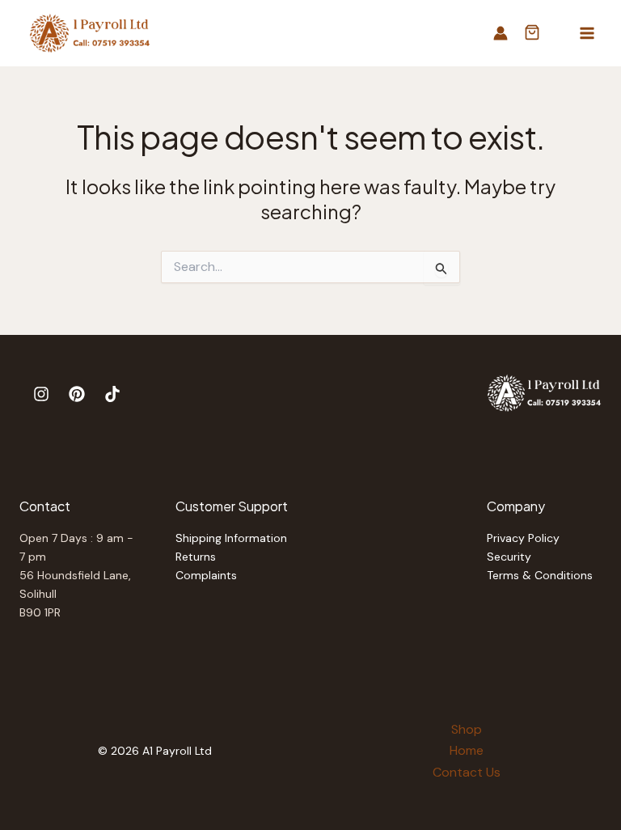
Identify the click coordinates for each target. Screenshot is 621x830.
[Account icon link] (500, 33)
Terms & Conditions (540, 575)
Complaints (206, 575)
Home (467, 750)
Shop (466, 729)
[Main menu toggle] (587, 33)
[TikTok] (112, 394)
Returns (195, 556)
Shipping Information (231, 538)
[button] (532, 34)
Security (509, 556)
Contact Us (467, 772)
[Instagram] (41, 394)
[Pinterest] (77, 394)
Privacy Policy (523, 538)
